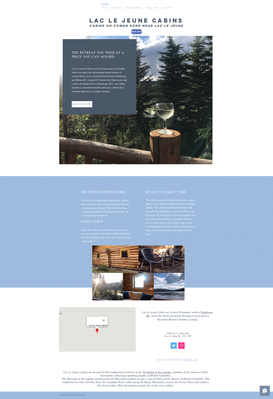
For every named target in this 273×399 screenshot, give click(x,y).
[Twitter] (174, 346)
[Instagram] (181, 346)
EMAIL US (190, 359)
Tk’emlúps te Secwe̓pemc (157, 372)
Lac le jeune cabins (136, 20)
